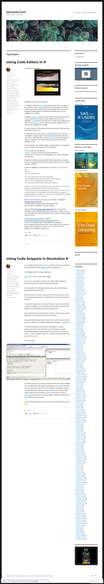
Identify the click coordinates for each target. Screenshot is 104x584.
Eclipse (64, 322)
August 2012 (79, 443)
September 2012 (80, 441)
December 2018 (80, 318)
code (17, 80)
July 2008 (78, 527)
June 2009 (78, 508)
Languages (15, 91)
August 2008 (79, 525)
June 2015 (78, 385)
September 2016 (80, 359)
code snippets (41, 267)
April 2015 (78, 388)
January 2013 (79, 434)
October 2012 (79, 439)
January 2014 (79, 414)
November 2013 (80, 417)
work (12, 109)
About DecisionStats (89, 12)
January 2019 (79, 316)
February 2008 (80, 535)
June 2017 (78, 347)
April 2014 (78, 409)
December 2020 (80, 292)
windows (8, 109)
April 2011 (78, 470)
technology (28, 395)
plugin (8, 95)
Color (7, 81)
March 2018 (79, 332)
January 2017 (79, 354)
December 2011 (80, 457)
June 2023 (78, 280)
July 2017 (78, 345)
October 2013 (79, 419)
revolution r (9, 98)
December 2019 (80, 306)
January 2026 (79, 273)
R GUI (7, 97)
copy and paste (52, 137)
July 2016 (78, 362)
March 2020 (79, 301)
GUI (62, 111)
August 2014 (79, 402)
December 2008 (80, 518)
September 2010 (80, 482)
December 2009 (80, 498)
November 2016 (80, 357)
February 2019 (80, 314)
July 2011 (78, 465)
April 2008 (79, 532)
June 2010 (78, 487)
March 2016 (79, 369)
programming (36, 122)
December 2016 (80, 356)
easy (16, 85)
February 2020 (80, 302)
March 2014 (79, 410)
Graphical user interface (12, 90)
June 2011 (78, 467)
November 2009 (80, 499)
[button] (82, 559)
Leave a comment (11, 297)
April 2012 (78, 450)
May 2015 (78, 386)
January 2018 (79, 335)
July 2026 (78, 272)
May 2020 (78, 299)
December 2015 (80, 374)
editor (39, 130)
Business (13, 80)
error (15, 88)
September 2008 (80, 523)
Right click (28, 276)
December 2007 (80, 539)
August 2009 (79, 505)
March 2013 (79, 431)
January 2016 (79, 373)
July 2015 (78, 383)
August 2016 (79, 361)
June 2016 (78, 364)
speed (11, 103)
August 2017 (79, 344)
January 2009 (79, 517)
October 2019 (79, 309)
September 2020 (80, 294)
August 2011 (79, 463)
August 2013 (79, 422)
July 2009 (78, 506)
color (33, 120)
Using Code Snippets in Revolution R (37, 259)
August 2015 (79, 381)
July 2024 (78, 275)
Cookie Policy (35, 581)
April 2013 (78, 429)
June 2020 (78, 297)
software (63, 162)
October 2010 (79, 481)
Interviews (77, 12)
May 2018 (78, 328)
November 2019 (80, 308)
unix (11, 107)
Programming (14, 95)
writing (16, 109)
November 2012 (80, 438)
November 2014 (80, 397)
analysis (8, 80)
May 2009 (78, 510)
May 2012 (78, 448)
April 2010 (78, 491)
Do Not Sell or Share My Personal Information (41, 576)
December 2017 (80, 337)
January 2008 (79, 537)
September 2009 (80, 503)
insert (10, 91)
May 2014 (78, 407)
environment (9, 88)
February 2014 (80, 412)
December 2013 (80, 415)
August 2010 (79, 484)
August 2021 (79, 285)
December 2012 (80, 436)
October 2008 (79, 522)
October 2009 (79, 501)
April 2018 (78, 330)
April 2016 (78, 368)
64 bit (48, 265)
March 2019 (79, 313)
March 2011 (79, 472)
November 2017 (80, 338)
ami (12, 276)
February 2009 (80, 515)
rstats (14, 98)
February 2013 (79, 433)
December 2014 (80, 395)
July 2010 (78, 486)
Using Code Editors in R (26, 62)
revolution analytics (11, 290)
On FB (77, 255)
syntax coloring (44, 105)
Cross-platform (13, 81)
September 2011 (80, 462)
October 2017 (79, 340)
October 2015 (79, 378)
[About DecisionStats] (95, 575)
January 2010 (79, 496)
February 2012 (80, 453)
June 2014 (78, 405)
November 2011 (80, 458)
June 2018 (78, 326)
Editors (12, 86)
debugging (41, 107)
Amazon (8, 276)
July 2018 (78, 325)
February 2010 (80, 494)
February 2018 (80, 333)
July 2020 (78, 296)
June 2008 (78, 529)
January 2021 (79, 290)
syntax (15, 103)
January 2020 (79, 304)
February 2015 (80, 391)
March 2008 (79, 534)
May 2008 (78, 530)
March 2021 (79, 289)
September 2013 (80, 421)
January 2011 (79, 475)
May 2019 (78, 311)
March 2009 (79, 513)
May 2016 (78, 366)
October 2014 (79, 398)
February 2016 (80, 371)
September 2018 (80, 321)
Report (11, 97)
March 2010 (79, 493)
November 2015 (80, 376)
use (14, 107)
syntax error (35, 117)
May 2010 (78, 489)
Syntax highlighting (11, 105)
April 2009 (79, 511)
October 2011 (79, 460)
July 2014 (78, 403)
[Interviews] (92, 575)
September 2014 (80, 400)
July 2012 (78, 445)
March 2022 (79, 284)
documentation (10, 85)
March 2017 (79, 350)
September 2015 (80, 379)
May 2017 (78, 349)
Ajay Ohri (8, 73)
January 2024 (79, 277)
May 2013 (78, 427)
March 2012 (79, 451)
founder (16, 281)
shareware (9, 100)
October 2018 (79, 320)
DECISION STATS (16, 12)
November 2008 (80, 520)
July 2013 (78, 424)
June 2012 (78, 446)
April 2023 (78, 282)
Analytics (8, 77)
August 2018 (79, 323)
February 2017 (80, 352)
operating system (10, 93)
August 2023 (79, 278)
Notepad (27, 152)
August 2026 (79, 270)
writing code (9, 110)
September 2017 (80, 342)
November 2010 (80, 479)
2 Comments (9, 113)
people (18, 93)
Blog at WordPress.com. (23, 576)
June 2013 (78, 426)
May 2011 (78, 469)
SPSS (27, 388)
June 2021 (78, 287)
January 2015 (79, 393)
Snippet (14, 100)
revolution (16, 97)
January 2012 (79, 455)
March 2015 (79, 390)
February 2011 (79, 474)
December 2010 (80, 477)
